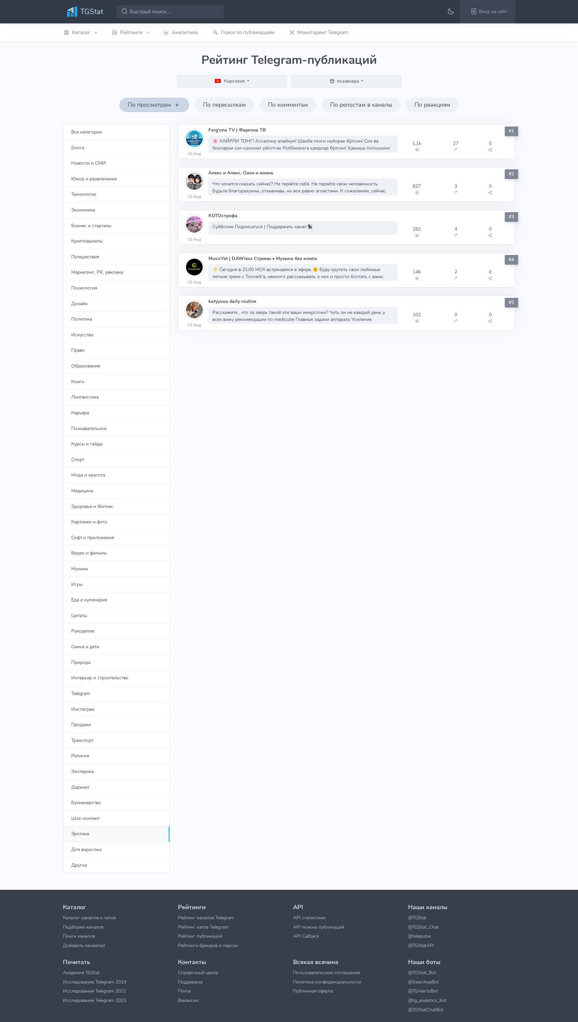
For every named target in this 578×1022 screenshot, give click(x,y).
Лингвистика (85, 397)
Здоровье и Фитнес (92, 506)
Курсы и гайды (87, 443)
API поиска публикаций (318, 927)
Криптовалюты (87, 241)
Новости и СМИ (88, 163)
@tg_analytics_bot (427, 1000)
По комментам (288, 105)
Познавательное (88, 428)
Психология (84, 287)
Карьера (80, 412)
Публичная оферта (313, 991)
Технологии (83, 194)
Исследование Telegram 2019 (94, 981)
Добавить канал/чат (84, 945)
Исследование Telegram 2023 (94, 1000)
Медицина (82, 490)
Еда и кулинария (89, 599)
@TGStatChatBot (426, 1009)
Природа (80, 662)
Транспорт (82, 740)
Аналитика (185, 32)
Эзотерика (82, 771)
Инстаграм (82, 709)
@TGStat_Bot (422, 972)
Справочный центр (198, 972)
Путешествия (85, 256)
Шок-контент (85, 818)
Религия (80, 755)
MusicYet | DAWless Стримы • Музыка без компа (262, 258)
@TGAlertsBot (423, 991)
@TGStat (417, 917)
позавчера (347, 81)
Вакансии (188, 1000)
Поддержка (190, 981)
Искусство (82, 334)
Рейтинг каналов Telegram (206, 917)
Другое (79, 865)
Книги (77, 381)
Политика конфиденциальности (327, 981)
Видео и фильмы (89, 552)
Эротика (80, 833)
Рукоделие (82, 630)
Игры (77, 584)
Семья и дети (85, 646)
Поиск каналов (79, 936)
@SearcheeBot (423, 981)
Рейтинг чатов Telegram (203, 927)
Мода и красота (88, 475)
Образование (85, 365)
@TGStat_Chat (423, 927)
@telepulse (419, 936)
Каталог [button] (82, 32)
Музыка (79, 568)
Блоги (77, 147)
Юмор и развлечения (94, 178)
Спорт (77, 459)
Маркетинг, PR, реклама (97, 272)
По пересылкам (224, 105)
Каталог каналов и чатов (89, 917)
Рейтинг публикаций (200, 936)
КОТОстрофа (222, 215)
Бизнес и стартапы (91, 225)
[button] (487, 11)
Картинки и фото (89, 521)
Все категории (86, 132)
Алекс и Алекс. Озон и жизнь (240, 173)
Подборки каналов (83, 927)
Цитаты (79, 615)
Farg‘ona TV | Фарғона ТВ (237, 130)
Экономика (83, 209)
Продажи (81, 724)
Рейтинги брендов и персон (208, 945)
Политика (81, 319)
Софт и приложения (92, 537)
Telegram (80, 693)
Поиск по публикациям (248, 32)
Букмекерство (86, 802)
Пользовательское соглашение (326, 972)
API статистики (309, 917)
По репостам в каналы (361, 105)
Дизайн (79, 303)
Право (78, 350)
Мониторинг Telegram (323, 32)
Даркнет (80, 787)
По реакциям (432, 105)
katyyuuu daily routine (232, 301)
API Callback (306, 936)
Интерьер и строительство (99, 677)
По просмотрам (150, 105)
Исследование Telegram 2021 (94, 991)
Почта (184, 991)
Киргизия (234, 81)
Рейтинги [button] (132, 32)
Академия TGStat (81, 972)
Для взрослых (86, 849)
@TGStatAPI (421, 945)
